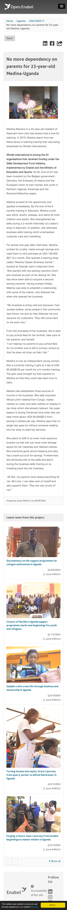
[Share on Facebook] (52, 44)
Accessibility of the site (39, 893)
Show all (55, 861)
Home (9, 20)
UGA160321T (36, 20)
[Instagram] (50, 897)
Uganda (21, 20)
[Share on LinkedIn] (45, 44)
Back (10, 38)
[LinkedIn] (50, 891)
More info (34, 907)
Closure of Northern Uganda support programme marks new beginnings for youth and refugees (31, 625)
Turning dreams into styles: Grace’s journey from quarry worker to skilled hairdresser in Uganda (31, 775)
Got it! (51, 905)
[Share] (59, 44)
